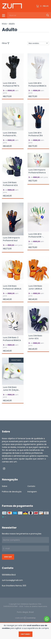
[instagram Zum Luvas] (4, 468)
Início (4, 23)
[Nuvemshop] (25, 618)
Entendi (25, 634)
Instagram (32, 491)
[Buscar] (47, 15)
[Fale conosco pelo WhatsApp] (47, 619)
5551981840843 (9, 574)
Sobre (4, 486)
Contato (31, 486)
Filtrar (4, 43)
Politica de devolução (12, 491)
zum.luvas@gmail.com (12, 580)
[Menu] (3, 15)
